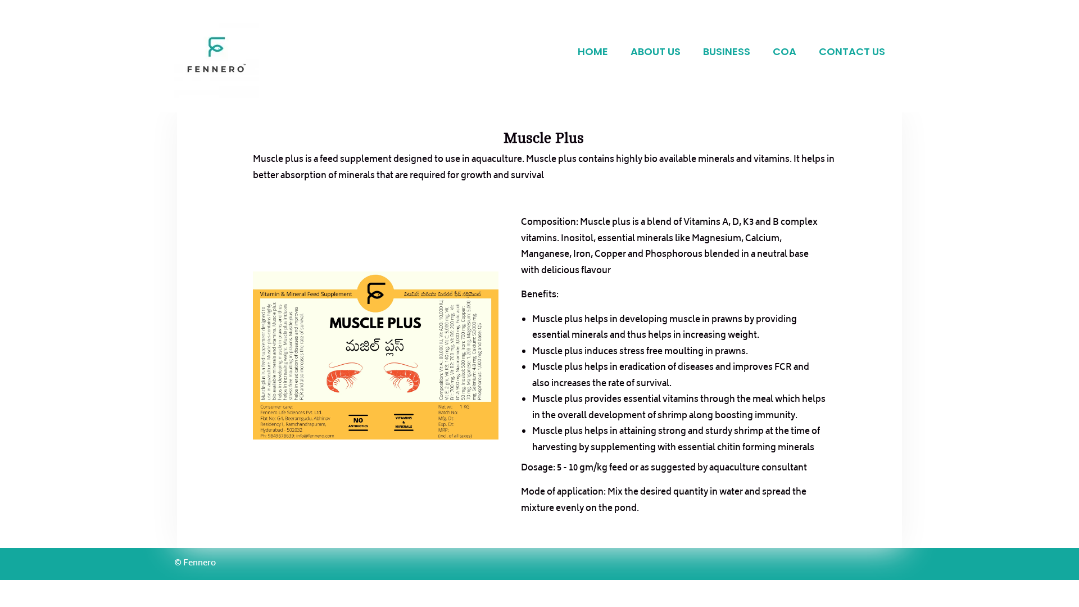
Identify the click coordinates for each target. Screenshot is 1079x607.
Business (726, 51)
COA (784, 51)
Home (593, 51)
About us (656, 51)
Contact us (852, 51)
